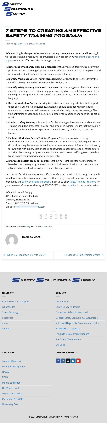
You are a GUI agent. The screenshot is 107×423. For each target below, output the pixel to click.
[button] (103, 9)
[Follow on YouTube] (78, 361)
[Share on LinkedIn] (66, 216)
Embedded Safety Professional (72, 312)
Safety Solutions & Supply (15, 301)
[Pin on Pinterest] (61, 216)
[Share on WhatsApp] (41, 216)
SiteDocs (60, 344)
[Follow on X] (68, 361)
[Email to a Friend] (56, 216)
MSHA (5, 377)
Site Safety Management (68, 339)
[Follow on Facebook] (58, 361)
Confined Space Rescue (68, 306)
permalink (47, 226)
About (5, 323)
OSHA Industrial (10, 388)
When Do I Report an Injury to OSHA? (26, 255)
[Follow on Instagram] (63, 361)
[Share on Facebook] (46, 216)
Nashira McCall (38, 44)
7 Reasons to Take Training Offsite (82, 255)
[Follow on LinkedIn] (73, 361)
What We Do (8, 306)
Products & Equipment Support (72, 333)
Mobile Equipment (11, 382)
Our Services (62, 301)
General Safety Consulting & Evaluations (77, 317)
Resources (7, 317)
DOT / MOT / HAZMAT (13, 398)
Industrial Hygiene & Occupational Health (77, 323)
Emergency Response (13, 366)
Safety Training (10, 312)
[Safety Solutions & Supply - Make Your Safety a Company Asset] (17, 9)
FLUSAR (6, 371)
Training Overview (11, 361)
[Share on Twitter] (51, 216)
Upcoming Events (11, 404)
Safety (8, 26)
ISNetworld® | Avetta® (68, 328)
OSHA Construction (12, 393)
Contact (6, 328)
